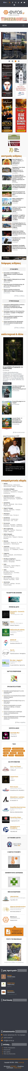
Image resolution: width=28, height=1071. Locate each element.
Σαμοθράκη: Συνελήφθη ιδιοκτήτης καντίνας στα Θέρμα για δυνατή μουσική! (19, 247)
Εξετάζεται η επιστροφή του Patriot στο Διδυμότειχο (18, 239)
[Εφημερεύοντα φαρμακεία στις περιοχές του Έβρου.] (14, 881)
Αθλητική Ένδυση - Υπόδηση (10, 486)
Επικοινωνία (7, 1049)
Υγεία (5, 569)
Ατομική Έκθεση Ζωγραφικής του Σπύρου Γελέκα (13, 367)
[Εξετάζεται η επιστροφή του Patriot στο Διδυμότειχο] (7, 240)
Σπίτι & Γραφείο (8, 576)
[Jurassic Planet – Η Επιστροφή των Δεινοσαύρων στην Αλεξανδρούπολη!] (7, 423)
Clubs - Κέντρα (18, 504)
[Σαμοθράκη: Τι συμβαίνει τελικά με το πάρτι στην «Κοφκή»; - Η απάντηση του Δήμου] (7, 218)
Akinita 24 (13, 640)
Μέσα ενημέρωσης (8, 528)
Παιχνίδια (12, 567)
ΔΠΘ (5, 755)
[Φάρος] (6, 623)
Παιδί (5, 564)
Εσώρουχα (6, 538)
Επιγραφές (12, 524)
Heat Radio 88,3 (14, 733)
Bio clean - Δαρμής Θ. (16, 660)
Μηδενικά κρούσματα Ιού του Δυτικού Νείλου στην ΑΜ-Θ (18, 193)
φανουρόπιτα (7, 748)
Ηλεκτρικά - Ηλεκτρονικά (9, 548)
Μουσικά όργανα (15, 543)
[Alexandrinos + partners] (6, 800)
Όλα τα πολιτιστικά (19, 432)
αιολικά (11, 755)
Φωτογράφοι (12, 561)
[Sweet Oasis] (3, 984)
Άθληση (5, 483)
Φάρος (12, 622)
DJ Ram (20, 753)
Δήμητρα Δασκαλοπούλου (18, 906)
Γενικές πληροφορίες (9, 1047)
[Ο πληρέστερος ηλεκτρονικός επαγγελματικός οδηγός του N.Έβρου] (14, 13)
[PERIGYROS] (21, 115)
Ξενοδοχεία (17, 497)
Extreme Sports (16, 485)
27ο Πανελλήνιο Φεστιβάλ (18, 750)
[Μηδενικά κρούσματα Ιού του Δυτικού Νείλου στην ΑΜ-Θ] (7, 194)
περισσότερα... (7, 383)
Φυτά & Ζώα (7, 582)
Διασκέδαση (7, 502)
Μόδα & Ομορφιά (8, 534)
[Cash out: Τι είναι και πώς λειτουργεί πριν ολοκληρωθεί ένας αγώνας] (7, 209)
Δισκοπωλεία (7, 542)
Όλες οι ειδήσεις (20, 295)
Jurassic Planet (19, 755)
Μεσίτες (6, 561)
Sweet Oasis (11, 983)
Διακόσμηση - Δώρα (8, 515)
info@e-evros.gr (9, 1040)
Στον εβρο (14, 269)
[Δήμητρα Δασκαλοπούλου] (6, 909)
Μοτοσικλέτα (14, 491)
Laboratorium (14, 896)
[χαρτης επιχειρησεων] (14, 678)
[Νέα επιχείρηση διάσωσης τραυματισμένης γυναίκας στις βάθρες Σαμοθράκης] (7, 187)
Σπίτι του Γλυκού (15, 766)
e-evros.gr (21, 1062)
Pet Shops (12, 583)
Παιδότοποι (6, 567)
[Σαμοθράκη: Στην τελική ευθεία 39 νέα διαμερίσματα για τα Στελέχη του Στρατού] (7, 169)
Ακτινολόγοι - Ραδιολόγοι (9, 571)
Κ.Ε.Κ (12, 520)
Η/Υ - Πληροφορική (14, 549)
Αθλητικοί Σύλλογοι (8, 485)
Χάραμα (9, 975)
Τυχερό (6, 753)
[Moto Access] (6, 789)
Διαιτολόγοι (16, 572)
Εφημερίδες (6, 530)
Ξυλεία (17, 579)
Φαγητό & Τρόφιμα (8, 508)
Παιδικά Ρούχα (7, 565)
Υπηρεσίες (6, 553)
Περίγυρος (10, 991)
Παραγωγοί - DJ (14, 542)
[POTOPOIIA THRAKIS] (21, 80)
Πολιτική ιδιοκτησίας (9, 1054)
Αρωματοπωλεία (7, 537)
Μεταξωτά (16, 515)
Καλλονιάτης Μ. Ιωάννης (17, 629)
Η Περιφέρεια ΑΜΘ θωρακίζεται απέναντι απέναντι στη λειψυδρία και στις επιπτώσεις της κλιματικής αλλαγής (14, 306)
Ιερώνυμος (7, 750)
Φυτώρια (18, 583)
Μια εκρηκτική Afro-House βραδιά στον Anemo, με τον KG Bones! (14, 468)
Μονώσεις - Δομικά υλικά (16, 526)
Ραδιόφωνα (10, 531)
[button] (4, 457)
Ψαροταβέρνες (7, 511)
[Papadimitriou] (14, 150)
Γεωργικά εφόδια (8, 585)
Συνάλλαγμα (6, 556)
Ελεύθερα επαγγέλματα (10, 558)
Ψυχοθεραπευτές (8, 574)
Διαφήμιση (10, 554)
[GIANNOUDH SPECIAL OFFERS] (7, 80)
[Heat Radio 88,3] (6, 735)
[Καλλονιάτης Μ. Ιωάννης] (6, 632)
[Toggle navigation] (23, 25)
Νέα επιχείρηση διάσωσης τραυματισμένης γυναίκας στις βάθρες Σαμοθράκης (19, 186)
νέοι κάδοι (13, 753)
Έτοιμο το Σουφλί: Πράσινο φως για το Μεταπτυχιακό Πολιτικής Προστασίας (13, 48)
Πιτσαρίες (17, 509)
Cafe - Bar (6, 504)
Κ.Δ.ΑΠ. (16, 520)
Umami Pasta (14, 776)
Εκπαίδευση (7, 517)
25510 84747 (8, 1038)
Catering (5, 554)
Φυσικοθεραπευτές (8, 572)
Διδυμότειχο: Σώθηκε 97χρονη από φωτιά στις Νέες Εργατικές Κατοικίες (19, 232)
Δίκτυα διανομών (18, 554)
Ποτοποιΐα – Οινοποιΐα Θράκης (17, 612)
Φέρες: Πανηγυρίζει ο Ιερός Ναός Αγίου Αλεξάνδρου (17, 200)
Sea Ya (12, 650)
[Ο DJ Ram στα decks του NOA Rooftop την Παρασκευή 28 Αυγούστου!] (7, 391)
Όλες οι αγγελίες (21, 722)
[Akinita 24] (6, 642)
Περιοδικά (12, 530)
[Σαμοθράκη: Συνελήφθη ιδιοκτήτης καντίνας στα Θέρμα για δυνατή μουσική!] (7, 248)
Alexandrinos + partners (17, 797)
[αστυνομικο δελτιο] (14, 844)
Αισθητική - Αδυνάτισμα (9, 535)
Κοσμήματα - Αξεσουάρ (18, 537)
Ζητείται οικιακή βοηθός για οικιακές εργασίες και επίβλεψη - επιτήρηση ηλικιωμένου (12, 707)
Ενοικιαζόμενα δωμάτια (9, 497)
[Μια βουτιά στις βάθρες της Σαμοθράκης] (14, 952)
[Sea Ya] (6, 653)
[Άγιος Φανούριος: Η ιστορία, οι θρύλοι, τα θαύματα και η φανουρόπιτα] (7, 162)
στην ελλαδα (14, 301)
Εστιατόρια (11, 509)
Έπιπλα (17, 578)
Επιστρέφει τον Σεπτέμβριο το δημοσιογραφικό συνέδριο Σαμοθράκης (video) (13, 274)
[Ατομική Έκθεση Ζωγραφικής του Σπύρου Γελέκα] (13, 351)
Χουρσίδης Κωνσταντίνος (18, 807)
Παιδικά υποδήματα (15, 565)
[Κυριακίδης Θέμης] (6, 819)
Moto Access (14, 787)
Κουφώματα (6, 524)
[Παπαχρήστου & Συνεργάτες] (6, 829)
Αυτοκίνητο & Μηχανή (9, 489)
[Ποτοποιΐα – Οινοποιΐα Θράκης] (6, 614)
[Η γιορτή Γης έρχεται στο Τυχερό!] (7, 407)
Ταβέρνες (6, 509)
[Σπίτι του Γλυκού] (6, 769)
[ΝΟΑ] (14, 258)
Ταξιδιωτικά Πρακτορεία (9, 498)
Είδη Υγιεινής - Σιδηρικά (9, 578)
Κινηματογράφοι (7, 505)
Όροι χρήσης (7, 1051)
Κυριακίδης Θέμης (15, 817)
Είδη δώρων (6, 513)
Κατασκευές (7, 523)
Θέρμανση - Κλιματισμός (9, 579)
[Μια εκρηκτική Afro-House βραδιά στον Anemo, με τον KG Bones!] (14, 450)
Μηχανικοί (18, 560)
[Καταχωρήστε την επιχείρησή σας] (14, 931)
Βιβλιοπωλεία (7, 519)
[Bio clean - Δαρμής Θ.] (6, 663)
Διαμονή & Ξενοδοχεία (9, 495)
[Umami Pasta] (6, 779)
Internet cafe (11, 504)
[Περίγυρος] (3, 992)
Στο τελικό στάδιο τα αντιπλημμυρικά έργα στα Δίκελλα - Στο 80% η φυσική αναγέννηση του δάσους (18, 178)
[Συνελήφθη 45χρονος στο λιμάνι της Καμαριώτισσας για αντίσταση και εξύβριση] (7, 225)
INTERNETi (13, 1066)
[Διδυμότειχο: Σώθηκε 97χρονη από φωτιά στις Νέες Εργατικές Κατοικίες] (7, 233)
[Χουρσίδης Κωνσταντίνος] (6, 810)
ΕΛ (6, 2)
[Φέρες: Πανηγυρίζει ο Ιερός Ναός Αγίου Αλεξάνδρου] (7, 201)
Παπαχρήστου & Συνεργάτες (15, 827)
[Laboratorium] (6, 899)
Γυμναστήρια (19, 486)
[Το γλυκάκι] (14, 137)
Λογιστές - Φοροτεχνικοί (9, 560)
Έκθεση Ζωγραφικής (18, 748)
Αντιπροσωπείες (7, 490)
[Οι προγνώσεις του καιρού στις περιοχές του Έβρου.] (14, 862)
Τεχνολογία (6, 546)
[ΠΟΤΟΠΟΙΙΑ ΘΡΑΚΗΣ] (14, 143)
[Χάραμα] (3, 976)
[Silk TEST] (7, 115)
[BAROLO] (14, 19)
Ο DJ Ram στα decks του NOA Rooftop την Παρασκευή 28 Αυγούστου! (19, 387)
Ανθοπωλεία (6, 583)
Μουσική (6, 541)
